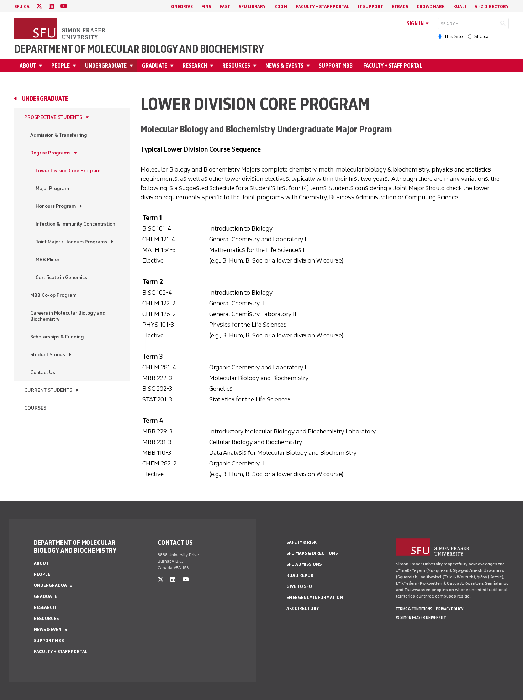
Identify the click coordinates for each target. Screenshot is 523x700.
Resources (236, 65)
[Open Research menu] (212, 65)
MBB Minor (47, 260)
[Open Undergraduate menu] (132, 65)
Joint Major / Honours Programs (71, 242)
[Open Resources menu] (256, 65)
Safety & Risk (301, 542)
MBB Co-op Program (53, 295)
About (28, 65)
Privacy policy (449, 608)
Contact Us (42, 372)
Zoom (280, 7)
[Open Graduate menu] (173, 65)
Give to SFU (299, 586)
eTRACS (400, 7)
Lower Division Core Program (68, 171)
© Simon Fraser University (421, 617)
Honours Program (56, 206)
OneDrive (182, 7)
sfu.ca (22, 7)
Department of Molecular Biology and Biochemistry (139, 49)
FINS (206, 7)
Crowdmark (431, 7)
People (60, 65)
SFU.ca (481, 36)
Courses (35, 408)
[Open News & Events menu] (309, 65)
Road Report (301, 575)
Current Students (48, 390)
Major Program (52, 188)
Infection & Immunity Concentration (75, 224)
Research (195, 65)
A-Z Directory (302, 608)
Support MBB (336, 65)
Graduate (154, 65)
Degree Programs (50, 153)
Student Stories (47, 355)
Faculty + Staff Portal (322, 7)
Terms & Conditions (414, 608)
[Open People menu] (75, 65)
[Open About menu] (41, 65)
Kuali (459, 7)
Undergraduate (106, 65)
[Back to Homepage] (60, 29)
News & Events (284, 65)
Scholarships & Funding (57, 337)
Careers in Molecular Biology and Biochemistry (68, 316)
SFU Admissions (304, 564)
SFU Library (252, 7)
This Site (453, 36)
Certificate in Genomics (61, 277)
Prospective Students (53, 117)
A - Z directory (492, 7)
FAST (225, 7)
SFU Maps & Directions (312, 553)
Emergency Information (314, 597)
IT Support (370, 7)
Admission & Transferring (58, 135)
